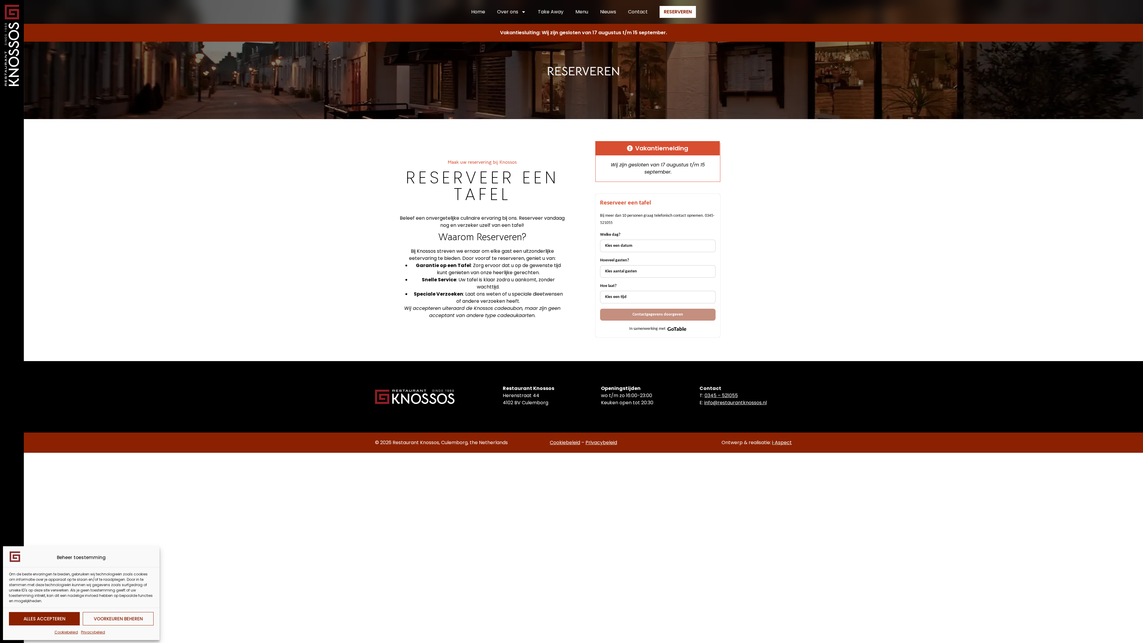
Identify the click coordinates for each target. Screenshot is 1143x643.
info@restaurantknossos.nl (735, 402)
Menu (581, 11)
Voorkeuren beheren (118, 619)
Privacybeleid (93, 632)
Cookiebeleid (66, 632)
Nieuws (608, 11)
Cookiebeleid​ (565, 442)
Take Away (550, 11)
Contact (638, 11)
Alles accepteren (44, 619)
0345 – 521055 (721, 395)
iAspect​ (782, 442)
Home (478, 11)
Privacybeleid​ (601, 442)
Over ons (507, 11)
